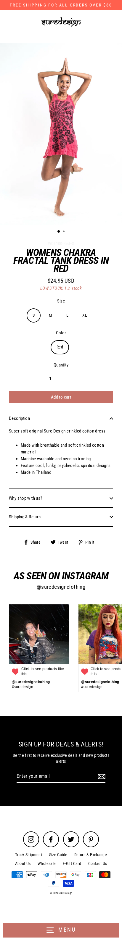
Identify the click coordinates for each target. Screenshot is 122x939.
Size (61, 301)
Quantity (61, 365)
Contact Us (97, 863)
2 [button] (64, 232)
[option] (61, 134)
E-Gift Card (72, 863)
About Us (23, 863)
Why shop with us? (25, 498)
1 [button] (58, 231)
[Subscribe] (100, 776)
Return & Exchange (90, 854)
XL (84, 315)
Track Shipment (28, 854)
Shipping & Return (25, 516)
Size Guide (58, 854)
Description (19, 418)
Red (60, 347)
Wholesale (47, 863)
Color (61, 333)
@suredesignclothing (61, 587)
